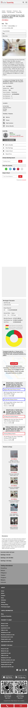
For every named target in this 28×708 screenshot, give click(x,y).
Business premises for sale (8, 660)
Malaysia (3, 580)
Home (2, 591)
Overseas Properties (6, 616)
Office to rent (4, 630)
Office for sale (4, 655)
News (2, 597)
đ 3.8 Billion (14, 459)
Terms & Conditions (21, 700)
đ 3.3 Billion (14, 485)
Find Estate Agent (5, 606)
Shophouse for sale (6, 657)
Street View (5, 36)
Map (4, 33)
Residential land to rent (7, 637)
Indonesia (3, 582)
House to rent (4, 623)
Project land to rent (6, 639)
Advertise (3, 600)
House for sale (4, 648)
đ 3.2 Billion (14, 512)
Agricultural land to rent (7, 641)
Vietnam (3, 570)
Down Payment (7, 308)
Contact (3, 595)
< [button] (5, 47)
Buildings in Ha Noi (5, 554)
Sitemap (3, 602)
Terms (13, 313)
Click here (14, 363)
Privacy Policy (4, 604)
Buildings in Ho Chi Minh (7, 557)
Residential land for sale (7, 662)
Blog (2, 614)
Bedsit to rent (4, 625)
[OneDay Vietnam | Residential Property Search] (7, 2)
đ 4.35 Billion (14, 525)
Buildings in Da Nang (6, 560)
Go (20, 161)
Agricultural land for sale (7, 666)
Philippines (4, 572)
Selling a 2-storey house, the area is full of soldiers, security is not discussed (14, 462)
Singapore (3, 577)
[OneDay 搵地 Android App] (20, 677)
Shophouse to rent (5, 632)
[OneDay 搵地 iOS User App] (7, 677)
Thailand (3, 575)
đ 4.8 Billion (14, 472)
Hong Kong (4, 568)
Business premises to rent (7, 634)
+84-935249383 (10, 140)
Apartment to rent (5, 628)
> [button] (23, 47)
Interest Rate (7, 313)
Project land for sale (6, 664)
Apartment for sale (6, 653)
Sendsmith (24, 180)
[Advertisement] (14, 196)
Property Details (6, 31)
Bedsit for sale (5, 651)
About (2, 593)
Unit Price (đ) (7, 302)
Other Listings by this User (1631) (16, 136)
